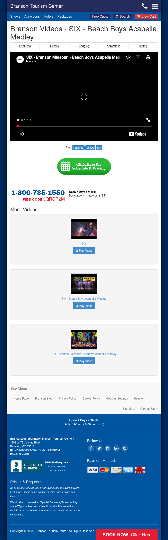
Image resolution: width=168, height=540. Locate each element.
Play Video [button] (85, 250)
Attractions (32, 16)
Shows (15, 16)
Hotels (48, 16)
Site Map (128, 408)
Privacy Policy (67, 398)
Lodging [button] (84, 46)
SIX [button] (99, 147)
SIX (84, 243)
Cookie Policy (91, 398)
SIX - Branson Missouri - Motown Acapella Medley (84, 354)
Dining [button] (143, 46)
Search (125, 16)
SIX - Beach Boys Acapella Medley (84, 298)
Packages (64, 16)
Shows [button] (54, 46)
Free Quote (100, 16)
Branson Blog (43, 398)
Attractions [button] (113, 46)
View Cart (148, 16)
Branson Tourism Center (36, 5)
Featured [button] (25, 46)
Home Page (21, 398)
